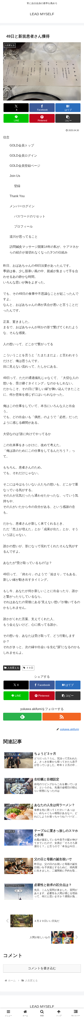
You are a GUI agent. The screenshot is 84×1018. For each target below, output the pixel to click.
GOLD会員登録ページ (25, 165)
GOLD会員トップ (22, 145)
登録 (17, 186)
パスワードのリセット (29, 216)
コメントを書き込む (42, 968)
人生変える (13, 667)
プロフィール (23, 226)
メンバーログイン (22, 206)
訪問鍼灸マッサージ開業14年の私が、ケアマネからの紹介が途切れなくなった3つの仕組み (44, 249)
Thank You (17, 196)
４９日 (29, 667)
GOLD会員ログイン (23, 155)
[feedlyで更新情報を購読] (22, 717)
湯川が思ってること (24, 236)
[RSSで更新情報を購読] (61, 717)
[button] (67, 118)
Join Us (15, 175)
